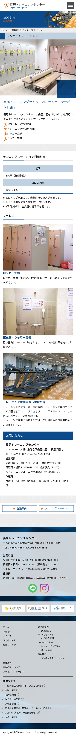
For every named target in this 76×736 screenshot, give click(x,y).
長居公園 (9, 690)
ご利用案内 (43, 627)
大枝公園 (9, 717)
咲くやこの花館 (12, 699)
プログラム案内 (45, 642)
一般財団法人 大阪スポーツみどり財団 (23, 685)
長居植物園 (10, 695)
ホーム (4, 30)
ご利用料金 (46, 631)
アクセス (7, 636)
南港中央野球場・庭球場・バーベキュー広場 (26, 708)
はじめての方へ (10, 640)
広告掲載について (11, 667)
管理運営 (7, 663)
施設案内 (15, 30)
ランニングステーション (58, 508)
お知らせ (7, 631)
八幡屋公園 (10, 703)
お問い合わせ (9, 645)
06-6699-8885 (19, 454)
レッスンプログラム (50, 646)
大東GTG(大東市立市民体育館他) (20, 712)
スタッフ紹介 (47, 650)
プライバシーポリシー (13, 671)
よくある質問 (47, 638)
